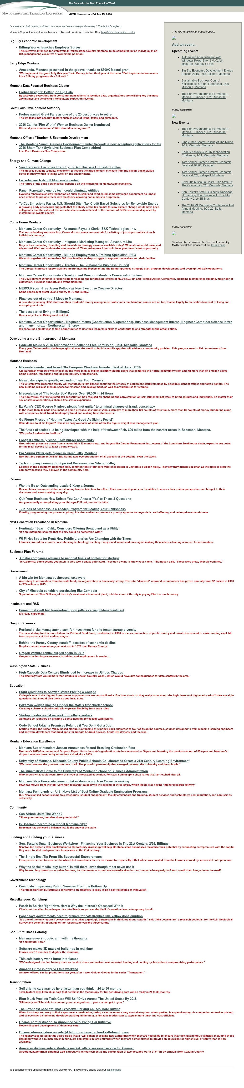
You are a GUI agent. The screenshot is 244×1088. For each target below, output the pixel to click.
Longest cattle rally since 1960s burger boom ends (56, 440)
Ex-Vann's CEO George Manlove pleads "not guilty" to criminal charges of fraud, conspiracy (87, 406)
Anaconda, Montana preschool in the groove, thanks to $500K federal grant (74, 70)
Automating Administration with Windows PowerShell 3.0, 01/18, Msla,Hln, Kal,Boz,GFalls (203, 61)
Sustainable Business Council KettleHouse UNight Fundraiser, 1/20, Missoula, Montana (206, 84)
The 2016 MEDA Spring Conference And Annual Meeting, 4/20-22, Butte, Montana (208, 209)
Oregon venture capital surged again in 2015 (51, 653)
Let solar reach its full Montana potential (49, 180)
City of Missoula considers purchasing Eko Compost (58, 590)
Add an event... (184, 44)
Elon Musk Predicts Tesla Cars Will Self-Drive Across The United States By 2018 (78, 999)
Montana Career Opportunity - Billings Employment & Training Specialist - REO (77, 255)
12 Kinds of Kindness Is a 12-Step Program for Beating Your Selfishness (72, 509)
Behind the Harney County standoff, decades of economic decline (67, 643)
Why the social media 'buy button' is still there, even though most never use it (76, 867)
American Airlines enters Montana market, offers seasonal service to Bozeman (76, 1048)
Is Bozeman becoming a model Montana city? (53, 824)
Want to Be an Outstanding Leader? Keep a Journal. (57, 485)
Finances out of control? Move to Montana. (50, 298)
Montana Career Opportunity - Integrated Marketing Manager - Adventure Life (75, 242)
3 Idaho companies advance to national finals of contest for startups (69, 558)
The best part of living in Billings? (44, 311)
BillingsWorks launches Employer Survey (50, 47)
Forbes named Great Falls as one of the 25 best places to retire (65, 114)
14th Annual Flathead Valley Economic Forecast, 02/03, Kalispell (206, 163)
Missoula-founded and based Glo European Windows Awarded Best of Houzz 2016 (80, 367)
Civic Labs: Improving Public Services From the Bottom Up (63, 886)
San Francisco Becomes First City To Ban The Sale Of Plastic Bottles (70, 167)
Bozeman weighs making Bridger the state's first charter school (66, 705)
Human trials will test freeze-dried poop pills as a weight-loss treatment (71, 610)
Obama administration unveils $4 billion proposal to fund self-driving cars (74, 1032)
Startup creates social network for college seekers (55, 715)
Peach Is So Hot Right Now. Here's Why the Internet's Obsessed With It (71, 906)
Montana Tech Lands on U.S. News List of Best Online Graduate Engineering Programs (83, 791)
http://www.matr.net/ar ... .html (118, 32)
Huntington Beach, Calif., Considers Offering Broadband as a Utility (68, 528)
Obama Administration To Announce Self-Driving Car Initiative (65, 1022)
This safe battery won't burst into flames (48, 959)
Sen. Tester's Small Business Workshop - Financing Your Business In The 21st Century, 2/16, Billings (207, 195)
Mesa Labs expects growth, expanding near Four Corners (61, 380)
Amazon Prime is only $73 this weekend (48, 969)
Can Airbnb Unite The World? (40, 814)
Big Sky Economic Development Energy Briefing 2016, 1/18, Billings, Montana (207, 72)
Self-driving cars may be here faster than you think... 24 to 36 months (70, 988)
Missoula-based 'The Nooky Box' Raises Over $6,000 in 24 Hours (66, 393)
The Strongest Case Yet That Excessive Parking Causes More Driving (70, 1009)
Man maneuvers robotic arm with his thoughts (53, 938)
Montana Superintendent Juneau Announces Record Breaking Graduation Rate (77, 748)
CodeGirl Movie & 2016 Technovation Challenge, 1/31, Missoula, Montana (206, 153)
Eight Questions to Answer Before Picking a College (57, 692)
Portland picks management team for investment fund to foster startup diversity (77, 629)
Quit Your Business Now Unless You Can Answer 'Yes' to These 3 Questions (75, 499)
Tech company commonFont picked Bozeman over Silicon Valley (67, 463)
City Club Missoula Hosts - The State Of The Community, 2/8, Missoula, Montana (207, 183)
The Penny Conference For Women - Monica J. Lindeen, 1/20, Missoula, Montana (205, 97)
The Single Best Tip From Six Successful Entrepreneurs (60, 856)
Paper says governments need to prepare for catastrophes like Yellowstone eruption (81, 916)
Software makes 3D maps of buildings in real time (56, 948)
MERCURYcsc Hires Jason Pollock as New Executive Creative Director (70, 288)
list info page (218, 245)
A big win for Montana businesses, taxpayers (52, 577)
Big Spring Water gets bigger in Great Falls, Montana (58, 453)
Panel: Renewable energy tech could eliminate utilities (59, 190)
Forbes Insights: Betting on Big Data (46, 92)
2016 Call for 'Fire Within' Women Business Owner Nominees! (64, 124)
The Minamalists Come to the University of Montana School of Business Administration (83, 771)
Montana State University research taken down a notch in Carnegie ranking (74, 781)
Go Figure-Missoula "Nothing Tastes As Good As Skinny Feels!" (66, 419)
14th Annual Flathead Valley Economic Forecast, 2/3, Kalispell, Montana (206, 173)
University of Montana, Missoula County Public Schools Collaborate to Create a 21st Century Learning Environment (104, 761)
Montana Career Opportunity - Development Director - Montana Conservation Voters (80, 275)
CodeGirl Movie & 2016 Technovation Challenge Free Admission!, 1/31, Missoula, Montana (85, 345)
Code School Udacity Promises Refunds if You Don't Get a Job (65, 725)
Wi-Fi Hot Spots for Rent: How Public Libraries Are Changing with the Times (75, 538)
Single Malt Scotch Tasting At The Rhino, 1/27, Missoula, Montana (208, 143)
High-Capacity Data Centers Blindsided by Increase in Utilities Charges (71, 672)
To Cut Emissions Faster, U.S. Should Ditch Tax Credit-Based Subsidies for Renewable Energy (88, 203)
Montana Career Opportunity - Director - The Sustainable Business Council (74, 265)
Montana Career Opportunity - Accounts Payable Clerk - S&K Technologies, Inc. (77, 229)
